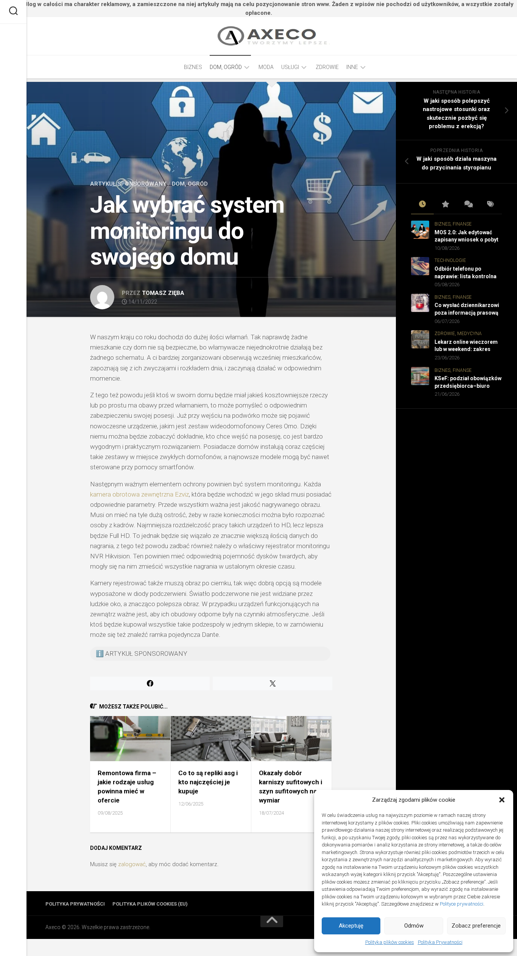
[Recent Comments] (467, 205)
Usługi (290, 67)
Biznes (193, 67)
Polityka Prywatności (440, 942)
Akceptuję (351, 925)
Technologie (450, 260)
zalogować (132, 864)
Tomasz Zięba (163, 293)
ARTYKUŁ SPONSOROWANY (128, 183)
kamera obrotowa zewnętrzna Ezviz (139, 494)
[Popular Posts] (445, 205)
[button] (502, 800)
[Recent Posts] (422, 205)
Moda (266, 67)
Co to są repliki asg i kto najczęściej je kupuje (208, 782)
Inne (352, 67)
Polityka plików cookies (389, 942)
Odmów (414, 925)
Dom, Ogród (226, 67)
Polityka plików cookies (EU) (150, 904)
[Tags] (490, 205)
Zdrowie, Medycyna (458, 333)
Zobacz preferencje (476, 925)
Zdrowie (327, 67)
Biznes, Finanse (453, 224)
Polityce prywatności (461, 904)
